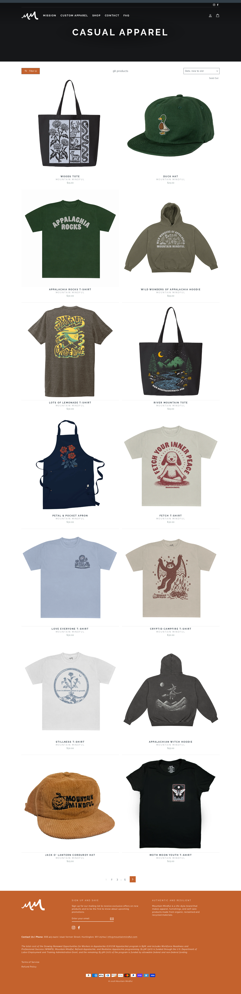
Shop (96, 15)
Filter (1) (33, 71)
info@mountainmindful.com (122, 937)
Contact (112, 15)
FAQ (126, 15)
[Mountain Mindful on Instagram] (73, 927)
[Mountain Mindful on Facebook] (79, 927)
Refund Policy (29, 966)
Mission (49, 15)
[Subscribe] (112, 919)
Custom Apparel (74, 15)
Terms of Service (30, 962)
